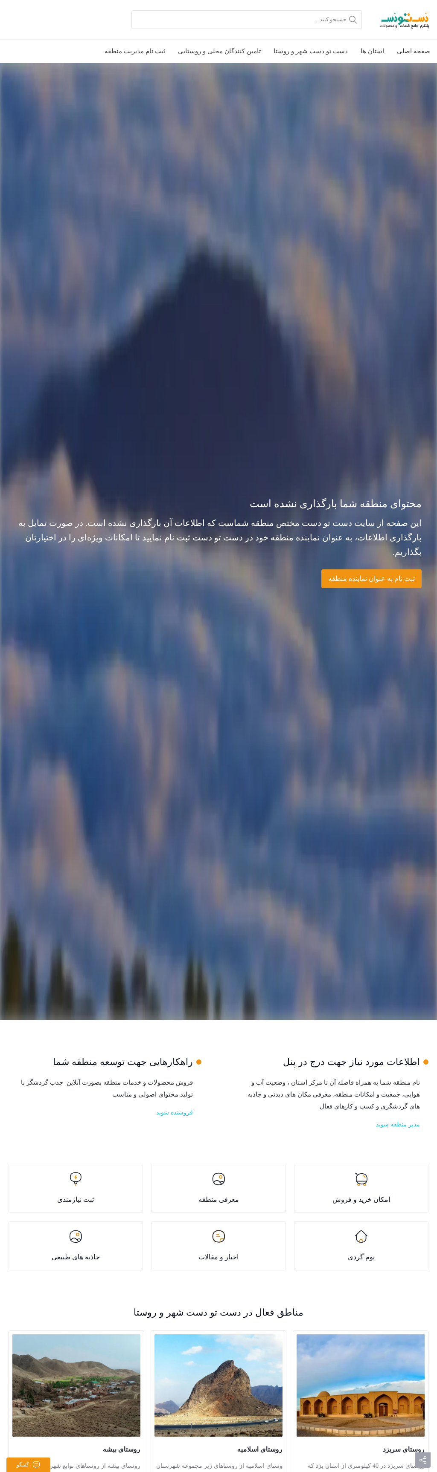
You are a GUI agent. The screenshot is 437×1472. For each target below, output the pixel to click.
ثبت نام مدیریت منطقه (135, 51)
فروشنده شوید (174, 1112)
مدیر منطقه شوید (398, 1124)
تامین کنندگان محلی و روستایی (219, 51)
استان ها (372, 51)
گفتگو (23, 1465)
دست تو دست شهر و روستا (311, 51)
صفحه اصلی (413, 51)
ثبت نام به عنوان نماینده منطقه (371, 578)
